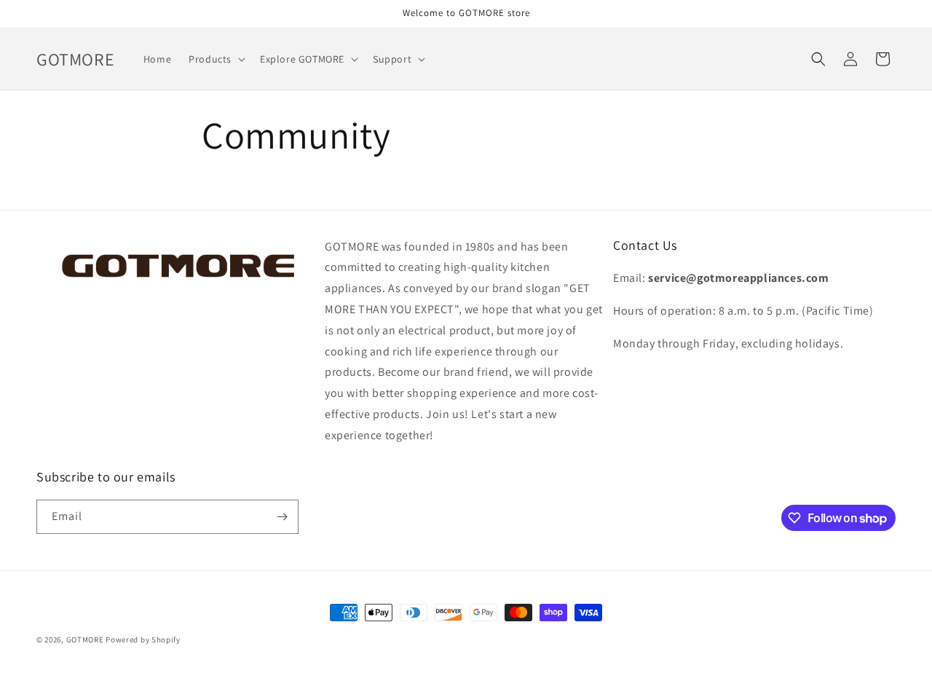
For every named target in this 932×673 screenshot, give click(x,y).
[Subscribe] (282, 517)
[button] (215, 59)
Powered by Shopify (143, 639)
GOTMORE (85, 639)
